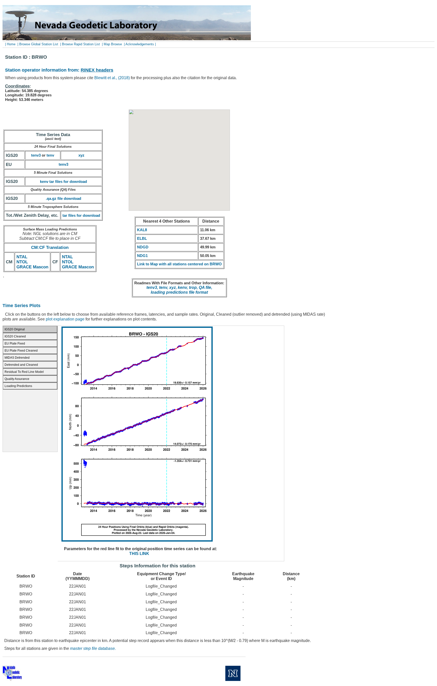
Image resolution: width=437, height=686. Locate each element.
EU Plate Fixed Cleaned (21, 350)
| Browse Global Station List (37, 44)
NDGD (142, 247)
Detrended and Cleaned (21, 365)
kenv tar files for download (63, 181)
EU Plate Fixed (15, 343)
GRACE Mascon (32, 266)
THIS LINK (139, 553)
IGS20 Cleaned (15, 336)
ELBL (142, 238)
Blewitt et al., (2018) (112, 78)
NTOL (22, 261)
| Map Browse (112, 44)
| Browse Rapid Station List (80, 44)
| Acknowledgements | (140, 44)
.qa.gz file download (63, 198)
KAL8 (142, 230)
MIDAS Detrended (17, 357)
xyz (81, 155)
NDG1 (142, 255)
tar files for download (81, 215)
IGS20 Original (15, 329)
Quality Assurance (17, 379)
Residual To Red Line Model (24, 372)
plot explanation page (65, 319)
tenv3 (36, 155)
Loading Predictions (18, 386)
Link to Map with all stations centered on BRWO (179, 264)
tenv (50, 155)
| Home (10, 44)
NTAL (21, 256)
